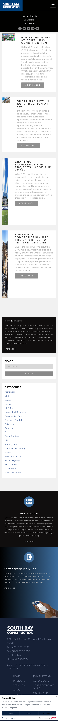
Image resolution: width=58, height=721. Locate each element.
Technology (10, 468)
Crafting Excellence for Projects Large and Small (33, 165)
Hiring (7, 440)
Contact (19, 694)
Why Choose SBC (13, 472)
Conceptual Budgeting (15, 412)
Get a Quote (14, 320)
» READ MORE (32, 85)
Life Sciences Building (15, 448)
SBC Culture (11, 464)
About (17, 689)
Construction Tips (13, 416)
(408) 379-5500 (29, 16)
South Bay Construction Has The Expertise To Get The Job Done (32, 238)
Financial (9, 428)
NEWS (8, 452)
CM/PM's (9, 408)
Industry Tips (11, 444)
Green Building (12, 436)
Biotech (8, 400)
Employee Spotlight (14, 420)
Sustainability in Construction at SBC (33, 104)
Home (16, 676)
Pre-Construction (13, 456)
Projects (19, 680)
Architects (10, 391)
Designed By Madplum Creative (28, 667)
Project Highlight (13, 460)
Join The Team (42, 676)
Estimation (10, 424)
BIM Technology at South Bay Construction (35, 40)
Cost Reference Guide (20, 569)
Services (19, 685)
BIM (7, 395)
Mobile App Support (40, 694)
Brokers (8, 404)
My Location (29, 20)
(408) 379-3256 (21, 651)
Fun (6, 432)
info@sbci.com (15, 655)
